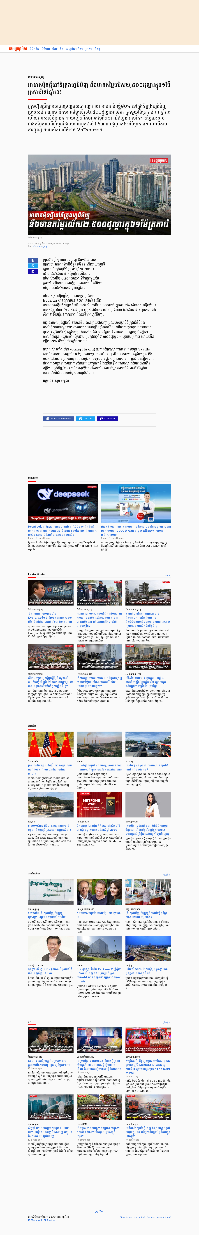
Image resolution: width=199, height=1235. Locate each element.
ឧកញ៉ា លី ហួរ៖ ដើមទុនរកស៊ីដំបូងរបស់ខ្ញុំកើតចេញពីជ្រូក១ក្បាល (50, 971)
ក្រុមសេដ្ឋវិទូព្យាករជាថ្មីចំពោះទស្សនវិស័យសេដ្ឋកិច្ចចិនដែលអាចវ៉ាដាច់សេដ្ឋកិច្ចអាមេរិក (50, 769)
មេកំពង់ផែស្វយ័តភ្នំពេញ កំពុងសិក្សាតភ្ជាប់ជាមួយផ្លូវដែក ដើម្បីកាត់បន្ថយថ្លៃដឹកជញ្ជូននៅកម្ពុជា (147, 1132)
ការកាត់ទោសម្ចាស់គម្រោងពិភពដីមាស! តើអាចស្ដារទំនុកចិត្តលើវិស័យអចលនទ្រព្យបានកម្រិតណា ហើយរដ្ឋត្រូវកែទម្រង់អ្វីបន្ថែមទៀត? (99, 619)
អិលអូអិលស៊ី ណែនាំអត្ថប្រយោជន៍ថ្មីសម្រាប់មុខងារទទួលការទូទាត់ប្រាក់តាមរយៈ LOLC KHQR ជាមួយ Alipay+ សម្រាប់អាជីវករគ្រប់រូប (136, 530)
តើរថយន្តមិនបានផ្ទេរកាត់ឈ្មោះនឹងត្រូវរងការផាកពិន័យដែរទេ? (147, 767)
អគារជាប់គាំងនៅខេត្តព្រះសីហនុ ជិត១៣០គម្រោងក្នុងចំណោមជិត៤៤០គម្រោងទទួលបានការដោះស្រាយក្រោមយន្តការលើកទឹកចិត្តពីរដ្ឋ (147, 619)
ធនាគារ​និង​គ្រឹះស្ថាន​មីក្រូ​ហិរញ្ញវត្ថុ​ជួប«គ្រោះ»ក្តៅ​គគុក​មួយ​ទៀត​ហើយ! (47, 915)
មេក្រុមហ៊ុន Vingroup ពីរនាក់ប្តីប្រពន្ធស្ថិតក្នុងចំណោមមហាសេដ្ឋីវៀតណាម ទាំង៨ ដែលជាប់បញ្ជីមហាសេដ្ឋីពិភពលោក (99, 1065)
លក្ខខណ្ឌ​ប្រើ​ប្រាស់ (164, 1217)
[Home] (18, 49)
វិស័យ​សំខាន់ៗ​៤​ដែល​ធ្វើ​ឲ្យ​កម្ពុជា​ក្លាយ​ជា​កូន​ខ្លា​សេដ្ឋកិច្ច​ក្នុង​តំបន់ (146, 971)
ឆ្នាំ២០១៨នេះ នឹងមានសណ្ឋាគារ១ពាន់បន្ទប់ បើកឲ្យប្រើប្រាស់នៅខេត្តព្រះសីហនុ (49, 827)
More (167, 575)
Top (101, 1212)
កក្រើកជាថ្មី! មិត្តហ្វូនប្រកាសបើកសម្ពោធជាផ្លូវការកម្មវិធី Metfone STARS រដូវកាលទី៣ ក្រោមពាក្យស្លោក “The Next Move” (148, 1067)
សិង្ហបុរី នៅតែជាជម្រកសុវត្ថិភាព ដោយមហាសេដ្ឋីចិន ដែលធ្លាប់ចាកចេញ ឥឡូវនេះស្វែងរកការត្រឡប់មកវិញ (51, 1132)
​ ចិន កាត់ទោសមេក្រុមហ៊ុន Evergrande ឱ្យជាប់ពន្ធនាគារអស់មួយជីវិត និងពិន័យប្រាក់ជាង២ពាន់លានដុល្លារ (50, 617)
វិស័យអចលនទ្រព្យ (39, 246)
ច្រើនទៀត (166, 875)
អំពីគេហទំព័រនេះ (126, 1217)
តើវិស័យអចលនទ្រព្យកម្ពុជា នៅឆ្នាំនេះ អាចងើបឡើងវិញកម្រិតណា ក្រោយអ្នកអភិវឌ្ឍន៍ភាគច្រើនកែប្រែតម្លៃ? (145, 682)
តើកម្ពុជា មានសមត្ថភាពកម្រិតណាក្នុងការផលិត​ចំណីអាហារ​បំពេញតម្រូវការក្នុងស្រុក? (98, 1132)
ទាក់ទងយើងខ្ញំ (139, 1217)
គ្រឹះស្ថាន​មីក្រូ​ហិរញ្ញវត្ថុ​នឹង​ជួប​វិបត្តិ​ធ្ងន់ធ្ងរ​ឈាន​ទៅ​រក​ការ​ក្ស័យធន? (146, 915)
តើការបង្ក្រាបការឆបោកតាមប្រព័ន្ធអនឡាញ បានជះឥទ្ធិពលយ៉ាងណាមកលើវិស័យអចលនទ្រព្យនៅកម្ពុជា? (99, 682)
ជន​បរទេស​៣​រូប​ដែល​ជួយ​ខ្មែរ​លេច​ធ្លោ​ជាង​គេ (99, 915)
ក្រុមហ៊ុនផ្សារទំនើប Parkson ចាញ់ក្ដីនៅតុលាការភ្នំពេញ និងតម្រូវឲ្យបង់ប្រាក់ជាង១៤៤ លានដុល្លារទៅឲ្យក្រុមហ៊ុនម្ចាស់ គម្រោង (99, 975)
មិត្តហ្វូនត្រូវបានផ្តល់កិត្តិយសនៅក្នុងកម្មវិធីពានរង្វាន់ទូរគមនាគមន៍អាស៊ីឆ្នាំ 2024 (98, 827)
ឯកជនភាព (151, 1217)
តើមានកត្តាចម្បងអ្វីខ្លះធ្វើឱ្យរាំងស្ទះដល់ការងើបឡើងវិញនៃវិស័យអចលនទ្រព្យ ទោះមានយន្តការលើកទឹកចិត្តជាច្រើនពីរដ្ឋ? (50, 682)
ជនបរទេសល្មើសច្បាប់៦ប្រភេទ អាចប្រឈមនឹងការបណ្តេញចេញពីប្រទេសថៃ (49, 1063)
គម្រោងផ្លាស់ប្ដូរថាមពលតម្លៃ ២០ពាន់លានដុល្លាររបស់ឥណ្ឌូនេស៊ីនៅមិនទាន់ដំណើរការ (99, 767)
